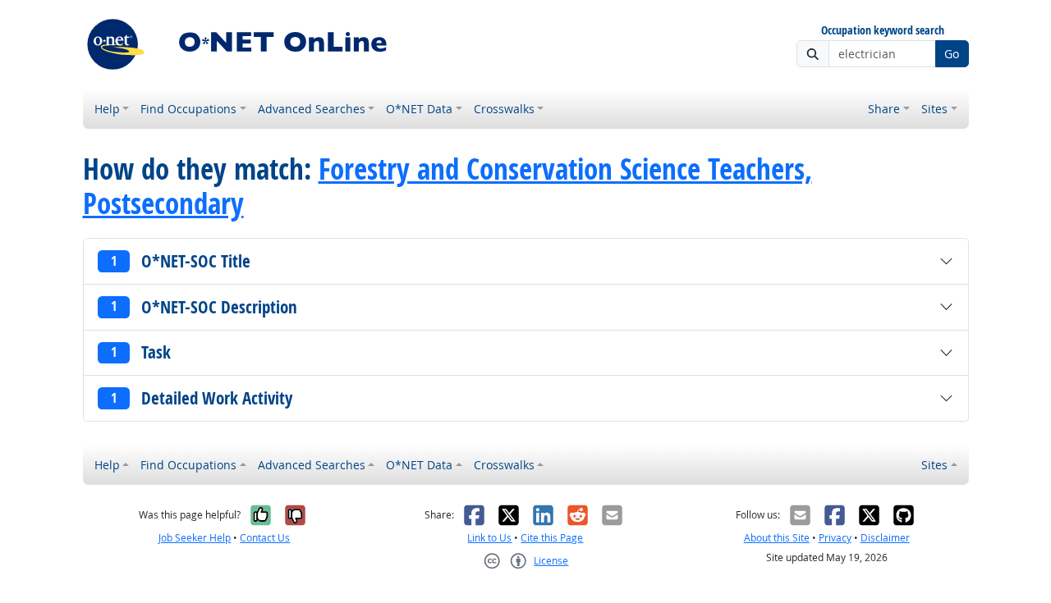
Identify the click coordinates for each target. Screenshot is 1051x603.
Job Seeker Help (194, 538)
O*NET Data (419, 108)
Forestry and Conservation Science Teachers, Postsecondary (447, 186)
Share (884, 108)
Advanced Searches (311, 108)
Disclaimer (885, 538)
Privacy (835, 538)
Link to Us (489, 538)
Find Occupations (188, 108)
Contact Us (265, 538)
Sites (934, 108)
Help (107, 108)
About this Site (777, 538)
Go (951, 54)
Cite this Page (552, 538)
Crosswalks (504, 108)
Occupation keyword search (882, 31)
